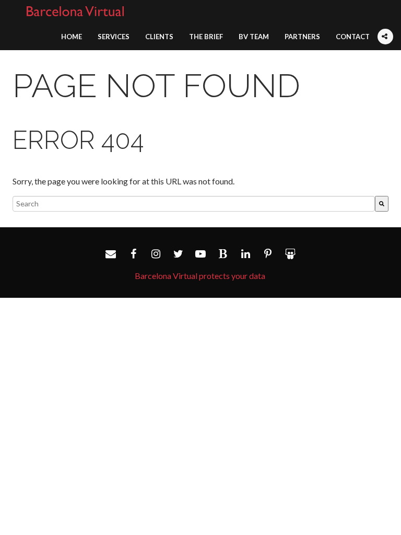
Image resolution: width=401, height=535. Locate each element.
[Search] (381, 204)
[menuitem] (385, 30)
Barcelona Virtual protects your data (200, 276)
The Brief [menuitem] (206, 36)
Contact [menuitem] (353, 36)
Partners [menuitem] (302, 36)
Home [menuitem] (71, 36)
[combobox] (194, 204)
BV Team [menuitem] (254, 36)
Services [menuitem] (113, 36)
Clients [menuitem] (159, 36)
